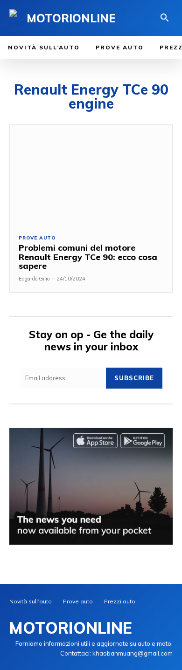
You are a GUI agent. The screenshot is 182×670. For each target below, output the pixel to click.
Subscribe (134, 378)
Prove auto (37, 238)
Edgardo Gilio (34, 278)
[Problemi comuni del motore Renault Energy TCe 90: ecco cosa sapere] (91, 175)
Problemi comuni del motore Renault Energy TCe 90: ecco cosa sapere (88, 257)
